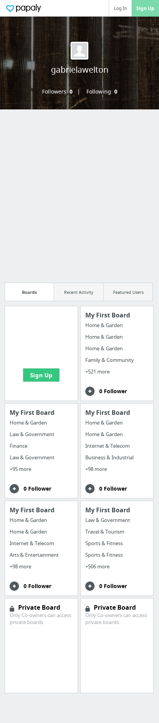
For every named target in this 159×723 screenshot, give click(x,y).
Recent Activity (78, 292)
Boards (29, 292)
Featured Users (128, 292)
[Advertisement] (79, 193)
